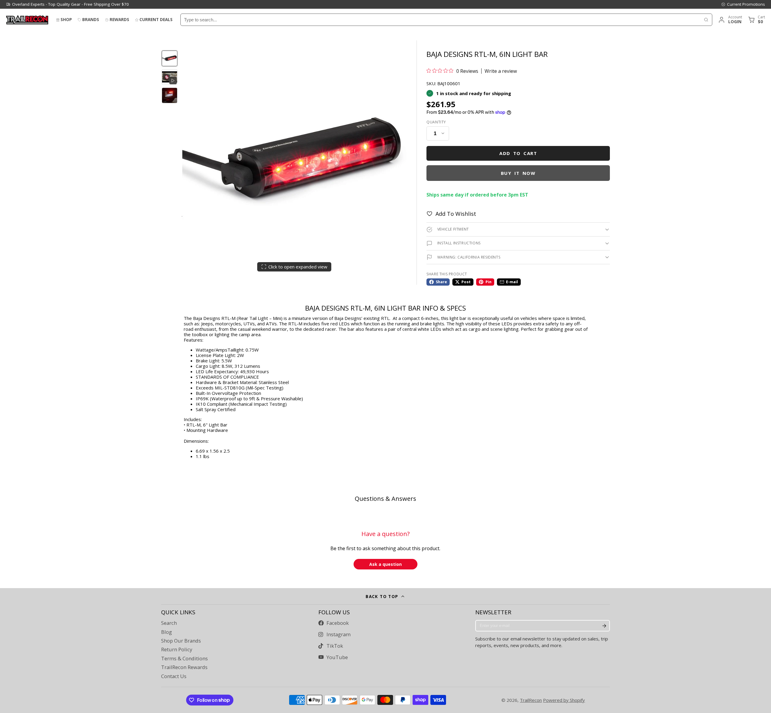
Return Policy (176, 649)
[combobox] (440, 20)
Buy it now (518, 173)
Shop (66, 19)
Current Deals (156, 19)
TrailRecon (531, 700)
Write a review (501, 71)
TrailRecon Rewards (184, 667)
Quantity (436, 122)
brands (90, 19)
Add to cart (518, 153)
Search (169, 623)
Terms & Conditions (184, 659)
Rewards (119, 19)
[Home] (27, 19)
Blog (166, 632)
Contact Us (173, 676)
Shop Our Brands (181, 641)
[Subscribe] (604, 625)
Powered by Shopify (564, 700)
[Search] (706, 20)
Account (730, 19)
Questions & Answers (385, 498)
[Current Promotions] (743, 4)
